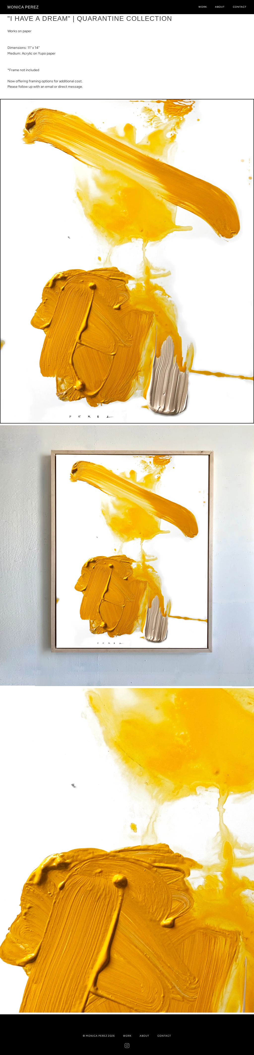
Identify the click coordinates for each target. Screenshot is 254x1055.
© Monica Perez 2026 (99, 1035)
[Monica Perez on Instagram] (127, 1046)
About (220, 6)
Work (202, 6)
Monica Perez (23, 7)
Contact (240, 6)
